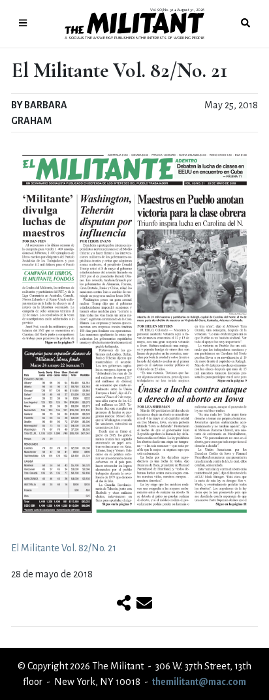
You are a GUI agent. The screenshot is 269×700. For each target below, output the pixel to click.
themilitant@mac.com (199, 682)
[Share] (124, 604)
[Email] (144, 604)
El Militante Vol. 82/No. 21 (63, 548)
